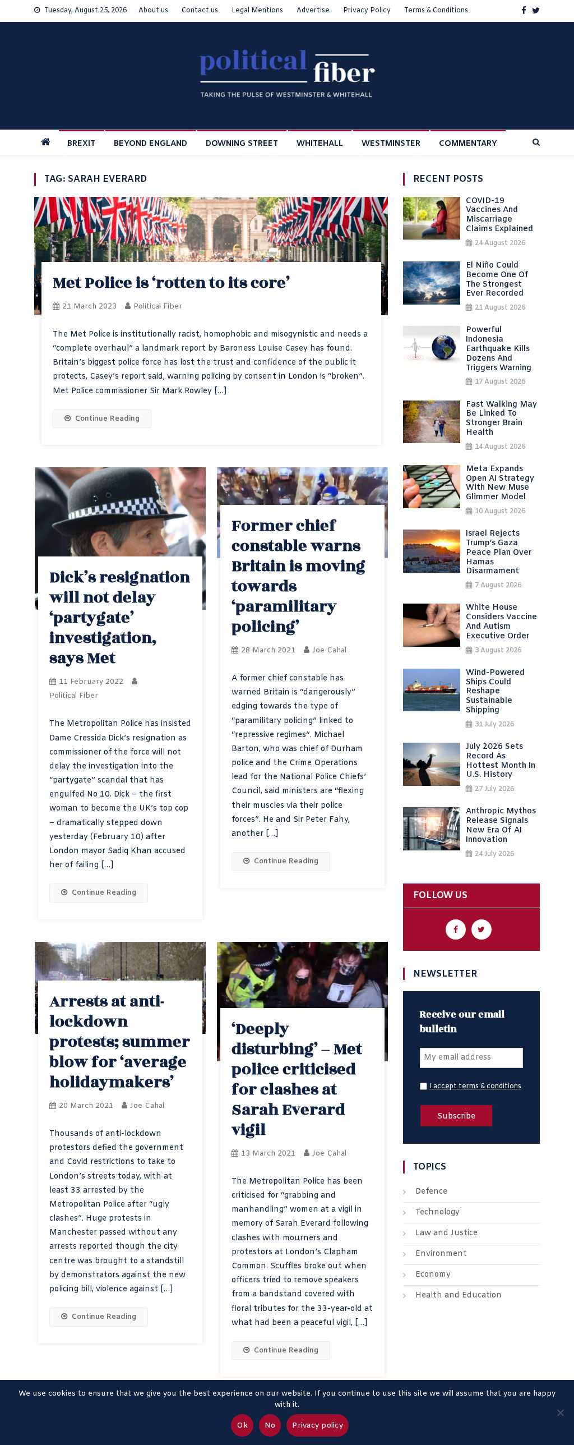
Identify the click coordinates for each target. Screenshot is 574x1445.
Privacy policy (317, 1425)
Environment (441, 1254)
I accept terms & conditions (475, 1086)
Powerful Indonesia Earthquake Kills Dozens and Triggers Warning (498, 349)
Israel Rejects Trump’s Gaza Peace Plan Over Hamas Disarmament (498, 553)
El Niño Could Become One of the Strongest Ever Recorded (497, 280)
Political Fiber (157, 306)
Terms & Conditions (436, 10)
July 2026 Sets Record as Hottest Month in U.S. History (500, 761)
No (270, 1425)
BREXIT (81, 144)
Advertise (313, 10)
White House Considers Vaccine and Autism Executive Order (501, 622)
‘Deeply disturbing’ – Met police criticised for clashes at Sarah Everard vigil (297, 1079)
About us (153, 10)
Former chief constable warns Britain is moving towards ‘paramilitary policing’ (298, 576)
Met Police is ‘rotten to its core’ (171, 283)
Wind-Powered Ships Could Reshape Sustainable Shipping (495, 692)
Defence (431, 1191)
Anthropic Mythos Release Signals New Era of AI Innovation (501, 826)
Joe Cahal (329, 650)
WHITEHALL (320, 144)
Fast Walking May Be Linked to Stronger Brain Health (501, 419)
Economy (433, 1274)
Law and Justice (446, 1233)
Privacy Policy (367, 10)
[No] (560, 1412)
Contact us (200, 10)
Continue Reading (107, 419)
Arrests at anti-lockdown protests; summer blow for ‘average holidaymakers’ (119, 1042)
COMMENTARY (468, 144)
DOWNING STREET (242, 144)
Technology (437, 1212)
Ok (242, 1425)
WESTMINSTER (391, 144)
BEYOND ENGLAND (150, 144)
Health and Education (458, 1295)
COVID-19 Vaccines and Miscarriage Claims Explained (499, 215)
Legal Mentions (257, 10)
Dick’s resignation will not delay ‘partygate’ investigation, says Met (119, 617)
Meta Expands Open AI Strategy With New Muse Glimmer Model (500, 484)
